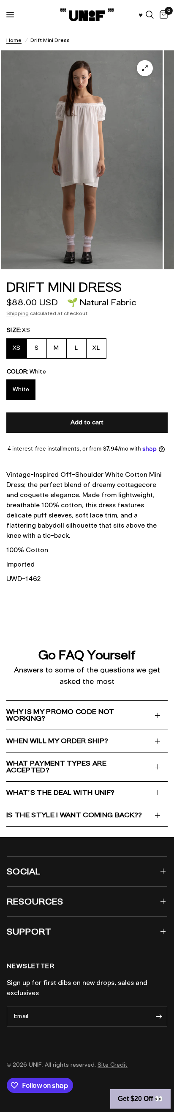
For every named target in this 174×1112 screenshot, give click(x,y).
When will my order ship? (57, 741)
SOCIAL (24, 871)
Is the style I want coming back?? (74, 815)
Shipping (17, 313)
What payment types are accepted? (56, 766)
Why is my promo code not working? (60, 715)
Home (14, 40)
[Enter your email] (158, 1017)
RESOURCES (35, 901)
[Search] (150, 15)
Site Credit (113, 1065)
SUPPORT (29, 932)
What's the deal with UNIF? (60, 792)
